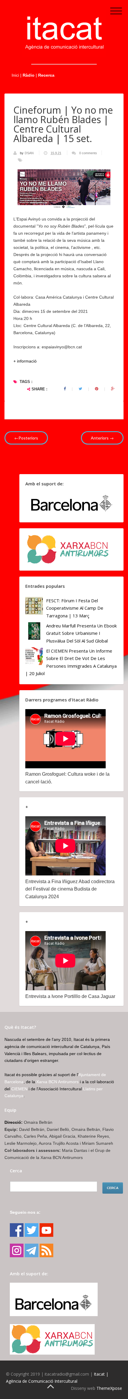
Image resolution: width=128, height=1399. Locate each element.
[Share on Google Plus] (113, 389)
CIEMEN (19, 1088)
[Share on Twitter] (80, 389)
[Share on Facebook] (65, 389)
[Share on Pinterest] (96, 389)
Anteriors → (102, 437)
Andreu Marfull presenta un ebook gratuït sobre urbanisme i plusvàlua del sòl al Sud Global (81, 633)
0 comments (88, 153)
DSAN (30, 153)
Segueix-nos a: (25, 1212)
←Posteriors (26, 437)
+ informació (25, 361)
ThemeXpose (109, 1388)
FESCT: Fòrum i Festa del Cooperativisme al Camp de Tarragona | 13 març (74, 608)
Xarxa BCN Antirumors (57, 1081)
